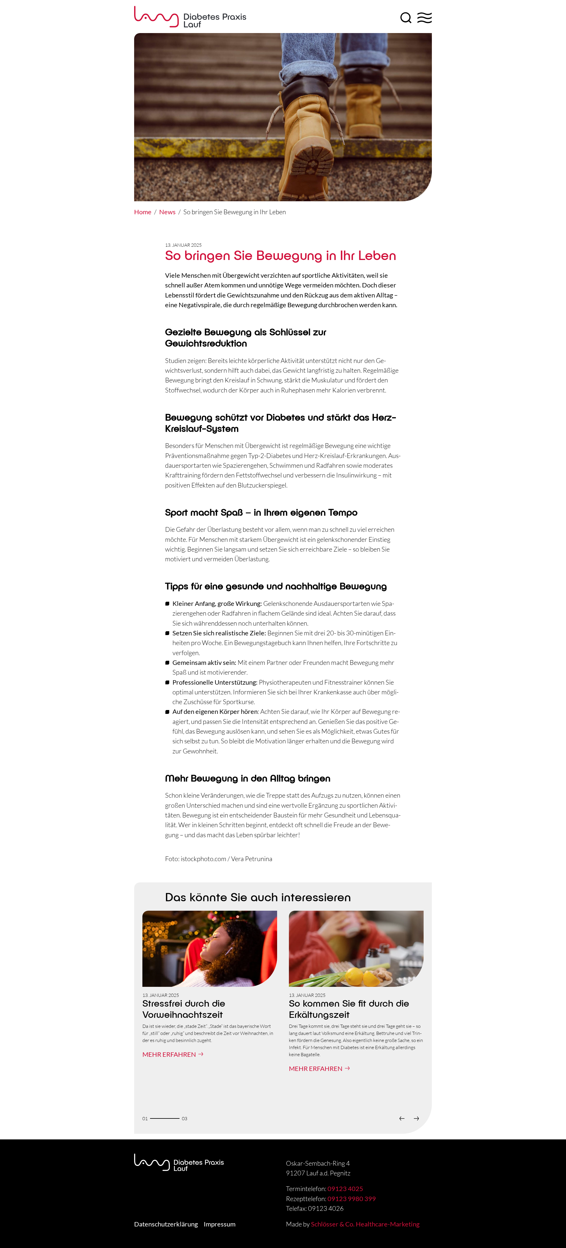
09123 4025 (345, 1189)
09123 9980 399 (352, 1199)
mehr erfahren (169, 1054)
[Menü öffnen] (424, 17)
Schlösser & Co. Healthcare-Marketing (365, 1224)
